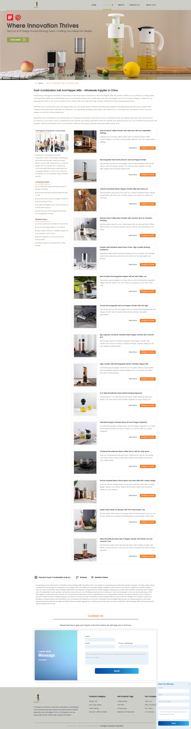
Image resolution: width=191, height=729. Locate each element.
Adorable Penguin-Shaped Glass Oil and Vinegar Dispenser (123, 422)
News (120, 5)
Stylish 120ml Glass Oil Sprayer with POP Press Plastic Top (122, 509)
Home (94, 5)
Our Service (149, 712)
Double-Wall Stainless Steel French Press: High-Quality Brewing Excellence (125, 248)
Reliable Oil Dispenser (126, 712)
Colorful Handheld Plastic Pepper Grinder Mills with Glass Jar (124, 189)
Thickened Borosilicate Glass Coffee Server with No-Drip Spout (124, 451)
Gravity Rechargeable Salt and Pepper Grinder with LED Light (124, 305)
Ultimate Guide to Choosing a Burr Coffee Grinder (50, 244)
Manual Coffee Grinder (98, 712)
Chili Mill (120, 705)
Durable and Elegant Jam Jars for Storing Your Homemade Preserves (52, 206)
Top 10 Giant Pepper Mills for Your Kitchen (51, 227)
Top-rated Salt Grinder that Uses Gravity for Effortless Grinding (51, 187)
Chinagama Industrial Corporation (111, 726)
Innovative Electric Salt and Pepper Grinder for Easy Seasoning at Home (51, 200)
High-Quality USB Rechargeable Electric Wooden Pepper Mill (124, 364)
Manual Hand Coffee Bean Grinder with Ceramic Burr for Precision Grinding (126, 219)
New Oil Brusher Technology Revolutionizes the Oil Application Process (50, 212)
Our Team (149, 708)
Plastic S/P (93, 701)
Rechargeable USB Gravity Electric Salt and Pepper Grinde (123, 160)
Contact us (134, 5)
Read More (133, 148)
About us (150, 5)
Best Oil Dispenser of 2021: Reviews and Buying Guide (49, 238)
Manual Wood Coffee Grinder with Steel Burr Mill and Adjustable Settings (125, 131)
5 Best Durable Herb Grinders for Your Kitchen (52, 224)
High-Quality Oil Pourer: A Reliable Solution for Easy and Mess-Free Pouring (51, 232)
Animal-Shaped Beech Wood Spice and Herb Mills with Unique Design (128, 480)
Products (107, 5)
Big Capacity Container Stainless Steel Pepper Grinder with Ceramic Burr (127, 335)
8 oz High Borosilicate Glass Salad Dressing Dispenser (121, 393)
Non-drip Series (95, 705)
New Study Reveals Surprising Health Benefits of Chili (51, 194)
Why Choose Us (151, 705)
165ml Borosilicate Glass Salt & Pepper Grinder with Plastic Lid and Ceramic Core (126, 540)
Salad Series (94, 708)
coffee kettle (122, 701)
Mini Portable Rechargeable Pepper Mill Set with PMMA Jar (123, 276)
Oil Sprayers (122, 708)
